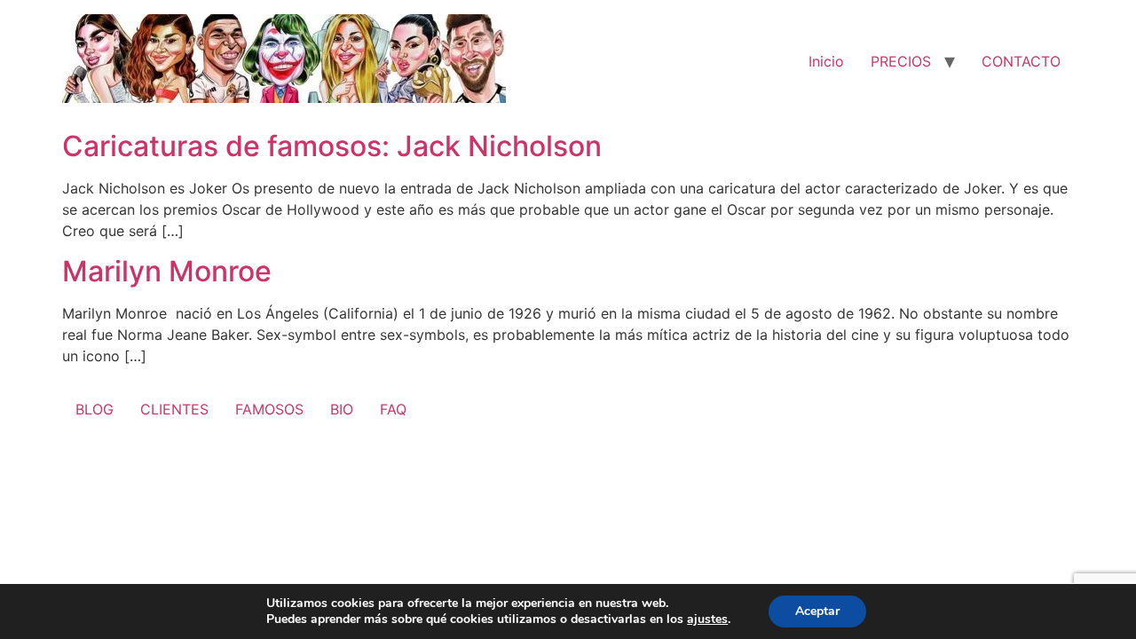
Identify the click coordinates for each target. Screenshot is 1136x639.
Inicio (826, 61)
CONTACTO (1021, 61)
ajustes (707, 619)
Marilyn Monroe (167, 271)
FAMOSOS (269, 409)
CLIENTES (174, 409)
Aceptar (817, 611)
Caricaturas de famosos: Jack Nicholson (332, 146)
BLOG (94, 409)
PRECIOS (901, 61)
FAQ (393, 409)
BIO (341, 409)
